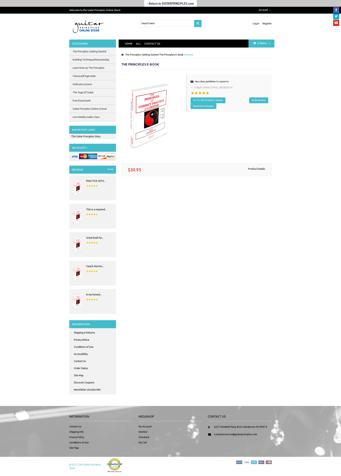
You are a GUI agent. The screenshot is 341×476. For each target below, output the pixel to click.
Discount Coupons (84, 382)
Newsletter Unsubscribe (87, 389)
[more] (110, 169)
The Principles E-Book (171, 54)
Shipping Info (76, 431)
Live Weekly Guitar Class (86, 117)
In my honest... (94, 294)
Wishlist (143, 431)
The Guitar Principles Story (86, 136)
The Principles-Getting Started (142, 54)
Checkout (144, 437)
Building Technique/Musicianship (91, 59)
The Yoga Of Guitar (83, 92)
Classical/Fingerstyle (84, 76)
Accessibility (81, 354)
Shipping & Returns (84, 332)
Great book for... (94, 237)
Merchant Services (114, 471)
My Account (145, 426)
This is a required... (96, 209)
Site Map (78, 375)
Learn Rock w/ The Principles (88, 67)
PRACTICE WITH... (95, 181)
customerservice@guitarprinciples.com (235, 434)
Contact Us (152, 43)
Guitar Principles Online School (90, 108)
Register (267, 23)
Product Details (256, 168)
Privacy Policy (76, 437)
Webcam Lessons (82, 84)
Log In (256, 23)
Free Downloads (82, 100)
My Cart (143, 442)
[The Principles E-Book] (149, 115)
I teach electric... (95, 266)
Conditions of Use (83, 346)
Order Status (81, 368)
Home (128, 43)
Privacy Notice (81, 339)
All (138, 43)
